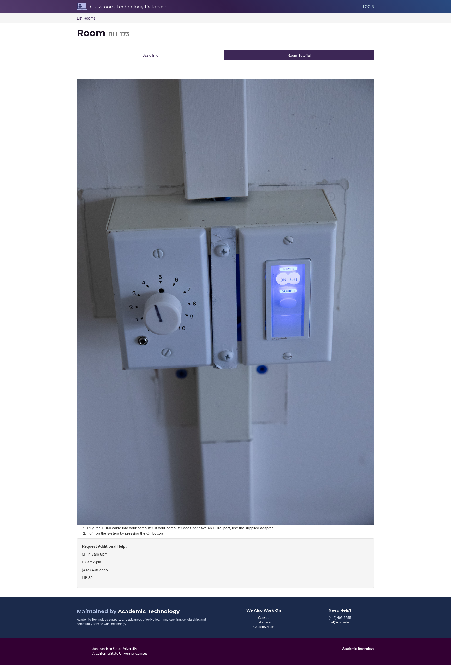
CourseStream (263, 626)
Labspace (264, 622)
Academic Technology (149, 611)
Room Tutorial (299, 55)
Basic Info (150, 55)
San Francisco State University (114, 648)
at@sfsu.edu (340, 622)
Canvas (263, 617)
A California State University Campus (119, 653)
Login (368, 6)
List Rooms (86, 18)
